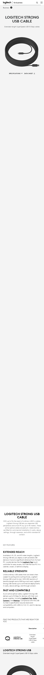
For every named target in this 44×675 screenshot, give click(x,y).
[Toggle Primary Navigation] (41, 2)
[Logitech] (14, 2)
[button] (7, 7)
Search (37, 2)
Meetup (17, 600)
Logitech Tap (28, 562)
